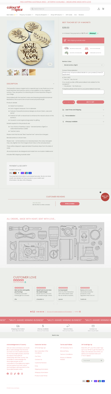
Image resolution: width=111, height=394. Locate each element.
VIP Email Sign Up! (40, 348)
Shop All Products (56, 15)
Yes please (67, 86)
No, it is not (74, 79)
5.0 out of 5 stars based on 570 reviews (59, 312)
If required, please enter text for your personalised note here (81, 89)
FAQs (36, 366)
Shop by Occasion (25, 15)
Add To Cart (90, 102)
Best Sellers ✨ (11, 15)
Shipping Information (41, 369)
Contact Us (38, 359)
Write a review (69, 204)
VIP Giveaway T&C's (66, 348)
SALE (75, 15)
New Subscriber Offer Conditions (41, 352)
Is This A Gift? (66, 77)
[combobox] (60, 9)
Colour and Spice (15, 388)
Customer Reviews (40, 363)
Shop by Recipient (41, 15)
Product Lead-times (41, 376)
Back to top (55, 335)
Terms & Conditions (66, 354)
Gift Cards (69, 15)
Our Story (38, 356)
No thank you (77, 86)
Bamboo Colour (66, 61)
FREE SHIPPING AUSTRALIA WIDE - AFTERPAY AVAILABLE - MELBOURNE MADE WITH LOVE (55, 2)
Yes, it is (66, 79)
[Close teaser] (100, 192)
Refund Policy (64, 351)
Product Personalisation (69, 70)
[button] (54, 304)
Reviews (81, 15)
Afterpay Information (41, 372)
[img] (56, 280)
